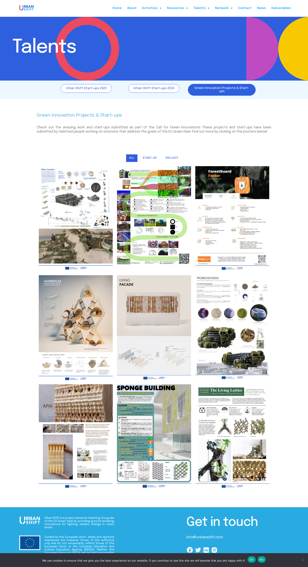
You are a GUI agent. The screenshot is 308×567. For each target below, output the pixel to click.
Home (117, 8)
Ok (252, 559)
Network (222, 8)
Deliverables (281, 8)
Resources (175, 8)
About (132, 8)
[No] (303, 560)
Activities (150, 8)
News (261, 8)
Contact (245, 8)
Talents (200, 8)
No (262, 559)
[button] (151, 8)
